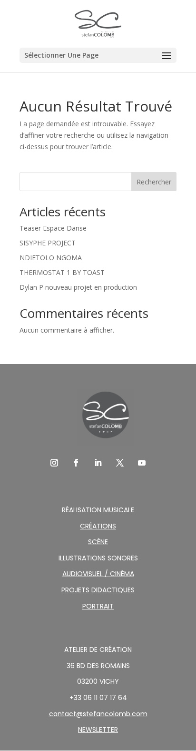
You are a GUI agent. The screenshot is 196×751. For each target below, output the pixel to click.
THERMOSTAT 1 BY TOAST (62, 272)
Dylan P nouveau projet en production (78, 287)
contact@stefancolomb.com (98, 714)
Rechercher (154, 181)
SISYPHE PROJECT (48, 242)
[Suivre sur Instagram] (54, 462)
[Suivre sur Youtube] (141, 462)
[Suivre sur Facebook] (76, 462)
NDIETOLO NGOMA (51, 257)
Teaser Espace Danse (53, 228)
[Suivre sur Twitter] (119, 462)
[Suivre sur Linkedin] (98, 462)
